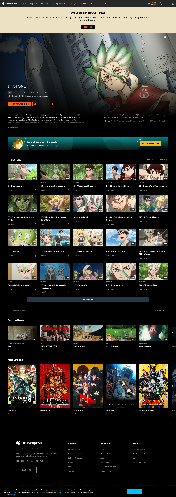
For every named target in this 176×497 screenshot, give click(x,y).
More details (13, 127)
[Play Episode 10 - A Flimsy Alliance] (153, 209)
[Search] (160, 3)
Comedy (34, 92)
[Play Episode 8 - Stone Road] (88, 209)
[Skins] (22, 338)
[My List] (42, 104)
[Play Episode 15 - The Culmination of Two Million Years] (153, 244)
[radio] (9, 96)
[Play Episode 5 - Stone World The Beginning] (153, 178)
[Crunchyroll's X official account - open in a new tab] (32, 461)
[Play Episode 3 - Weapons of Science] (88, 178)
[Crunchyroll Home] (29, 443)
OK (135, 491)
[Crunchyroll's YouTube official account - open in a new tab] (17, 461)
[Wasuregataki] (153, 338)
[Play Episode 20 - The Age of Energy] (153, 277)
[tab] (70, 423)
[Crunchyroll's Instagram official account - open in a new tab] (27, 461)
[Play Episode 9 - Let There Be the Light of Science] (120, 210)
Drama (41, 92)
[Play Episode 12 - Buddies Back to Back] (55, 243)
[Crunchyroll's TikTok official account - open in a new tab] (36, 461)
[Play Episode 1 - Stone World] (22, 178)
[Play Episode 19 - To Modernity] (120, 277)
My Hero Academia (146, 410)
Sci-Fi (47, 92)
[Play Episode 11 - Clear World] (22, 243)
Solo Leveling (111, 410)
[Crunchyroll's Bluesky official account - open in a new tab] (41, 461)
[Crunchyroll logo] (10, 3)
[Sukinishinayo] (120, 338)
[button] (59, 3)
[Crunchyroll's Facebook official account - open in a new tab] (22, 461)
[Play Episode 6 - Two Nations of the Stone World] (22, 210)
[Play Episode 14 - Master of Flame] (120, 243)
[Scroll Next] (172, 338)
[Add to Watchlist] (34, 104)
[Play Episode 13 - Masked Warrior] (88, 243)
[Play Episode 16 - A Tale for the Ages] (22, 277)
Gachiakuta (45, 410)
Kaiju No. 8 (12, 410)
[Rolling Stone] (88, 338)
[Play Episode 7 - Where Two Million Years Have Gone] (55, 210)
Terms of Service (54, 17)
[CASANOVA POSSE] (55, 338)
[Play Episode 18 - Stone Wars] (88, 277)
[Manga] (53, 104)
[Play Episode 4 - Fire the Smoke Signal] (120, 178)
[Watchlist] (167, 3)
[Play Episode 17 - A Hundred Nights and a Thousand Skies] (55, 278)
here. (14, 495)
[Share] (47, 104)
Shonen (53, 92)
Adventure (27, 92)
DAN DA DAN (78, 410)
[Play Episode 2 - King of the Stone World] (55, 178)
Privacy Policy (62, 492)
